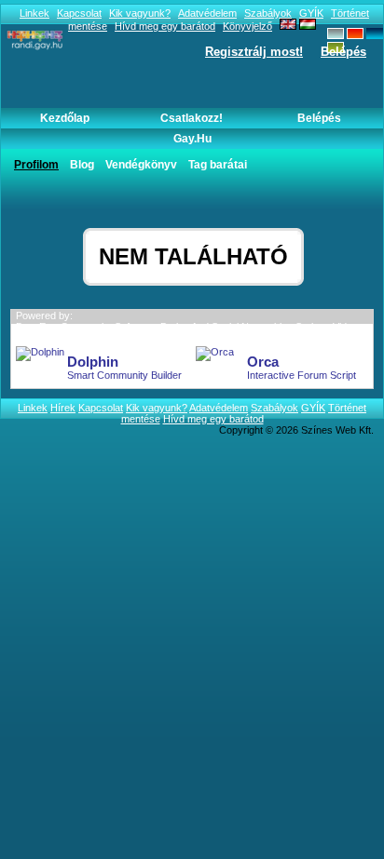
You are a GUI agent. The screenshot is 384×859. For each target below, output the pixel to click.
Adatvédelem (207, 13)
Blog (82, 164)
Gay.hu (192, 138)
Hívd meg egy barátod (213, 418)
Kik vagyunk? (140, 13)
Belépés (343, 52)
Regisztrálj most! (254, 52)
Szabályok (268, 13)
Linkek (34, 13)
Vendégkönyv (141, 164)
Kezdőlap (64, 118)
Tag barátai (217, 164)
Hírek (62, 407)
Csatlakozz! (191, 118)
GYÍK (311, 13)
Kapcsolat (79, 13)
